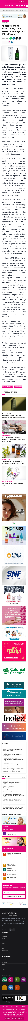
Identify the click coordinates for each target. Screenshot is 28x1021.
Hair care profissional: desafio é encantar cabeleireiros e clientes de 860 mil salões (13, 439)
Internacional (5, 786)
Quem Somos (4, 962)
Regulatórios (5, 781)
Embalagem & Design (7, 799)
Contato (3, 969)
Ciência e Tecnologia (7, 791)
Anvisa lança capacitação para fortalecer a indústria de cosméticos (12, 783)
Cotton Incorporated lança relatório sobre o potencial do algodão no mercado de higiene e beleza (13, 795)
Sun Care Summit (7, 828)
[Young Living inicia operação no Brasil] (14, 473)
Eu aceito (7, 1018)
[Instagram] (10, 929)
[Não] (26, 1013)
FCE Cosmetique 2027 (11, 877)
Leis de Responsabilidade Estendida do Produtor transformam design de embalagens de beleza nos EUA (13, 802)
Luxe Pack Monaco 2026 (12, 873)
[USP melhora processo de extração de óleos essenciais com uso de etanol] (14, 451)
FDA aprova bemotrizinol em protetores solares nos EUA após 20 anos (14, 788)
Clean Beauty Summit (11, 832)
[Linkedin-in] (13, 929)
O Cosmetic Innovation (6, 960)
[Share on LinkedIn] (13, 38)
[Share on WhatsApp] (10, 38)
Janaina (12, 20)
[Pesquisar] (25, 6)
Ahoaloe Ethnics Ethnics (7, 386)
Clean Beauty (4, 936)
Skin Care (3, 941)
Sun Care (3, 943)
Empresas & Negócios (15, 791)
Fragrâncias (4, 948)
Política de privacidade (18, 1018)
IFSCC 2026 (9, 868)
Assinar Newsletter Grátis (14, 896)
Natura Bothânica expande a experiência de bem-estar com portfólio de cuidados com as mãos (13, 415)
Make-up (3, 946)
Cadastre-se (4, 964)
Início (3, 10)
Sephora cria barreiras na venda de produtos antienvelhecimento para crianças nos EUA (13, 808)
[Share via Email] (16, 38)
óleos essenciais (18, 386)
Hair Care (3, 938)
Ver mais (23, 744)
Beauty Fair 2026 (10, 864)
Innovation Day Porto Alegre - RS (14, 853)
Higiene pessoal (5, 950)
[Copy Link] (20, 38)
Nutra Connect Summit (8, 848)
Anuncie (3, 967)
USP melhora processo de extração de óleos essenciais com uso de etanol (14, 462)
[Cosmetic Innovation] (12, 5)
